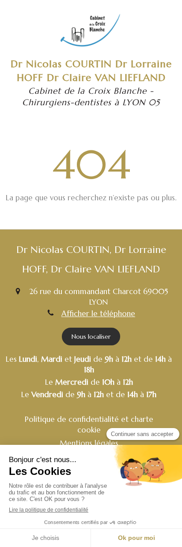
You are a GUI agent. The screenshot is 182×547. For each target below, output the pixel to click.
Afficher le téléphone (98, 313)
